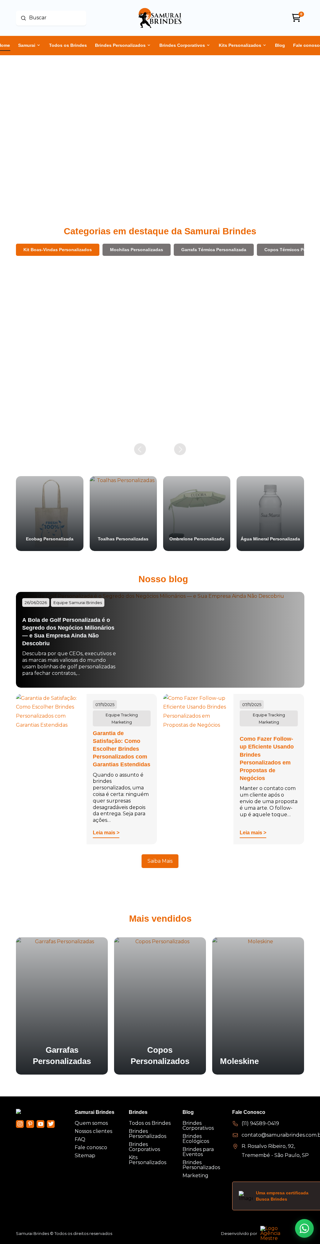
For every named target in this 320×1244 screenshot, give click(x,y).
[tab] (57, 250)
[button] (44, 410)
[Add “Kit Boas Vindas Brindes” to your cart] (78, 407)
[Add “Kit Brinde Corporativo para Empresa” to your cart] (150, 428)
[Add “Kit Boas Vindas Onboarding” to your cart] (221, 421)
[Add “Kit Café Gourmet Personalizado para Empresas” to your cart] (293, 421)
